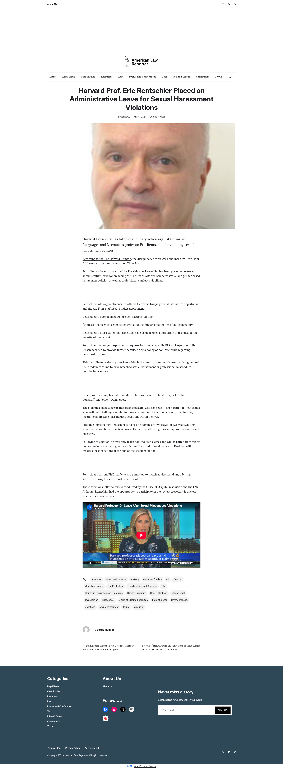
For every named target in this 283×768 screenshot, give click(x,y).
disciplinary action (94, 586)
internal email (178, 593)
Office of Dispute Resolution (133, 600)
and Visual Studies (152, 579)
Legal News (124, 116)
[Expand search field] (230, 77)
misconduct (108, 600)
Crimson (178, 579)
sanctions (90, 607)
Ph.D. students (159, 600)
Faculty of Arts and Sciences (142, 586)
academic (97, 579)
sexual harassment (109, 607)
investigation (91, 600)
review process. (179, 600)
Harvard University (136, 593)
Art (167, 579)
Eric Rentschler (115, 586)
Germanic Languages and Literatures (104, 593)
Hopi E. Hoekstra (158, 593)
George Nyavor (157, 116)
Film (163, 586)
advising (135, 579)
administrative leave (116, 579)
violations (138, 607)
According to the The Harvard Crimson (107, 259)
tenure (126, 607)
